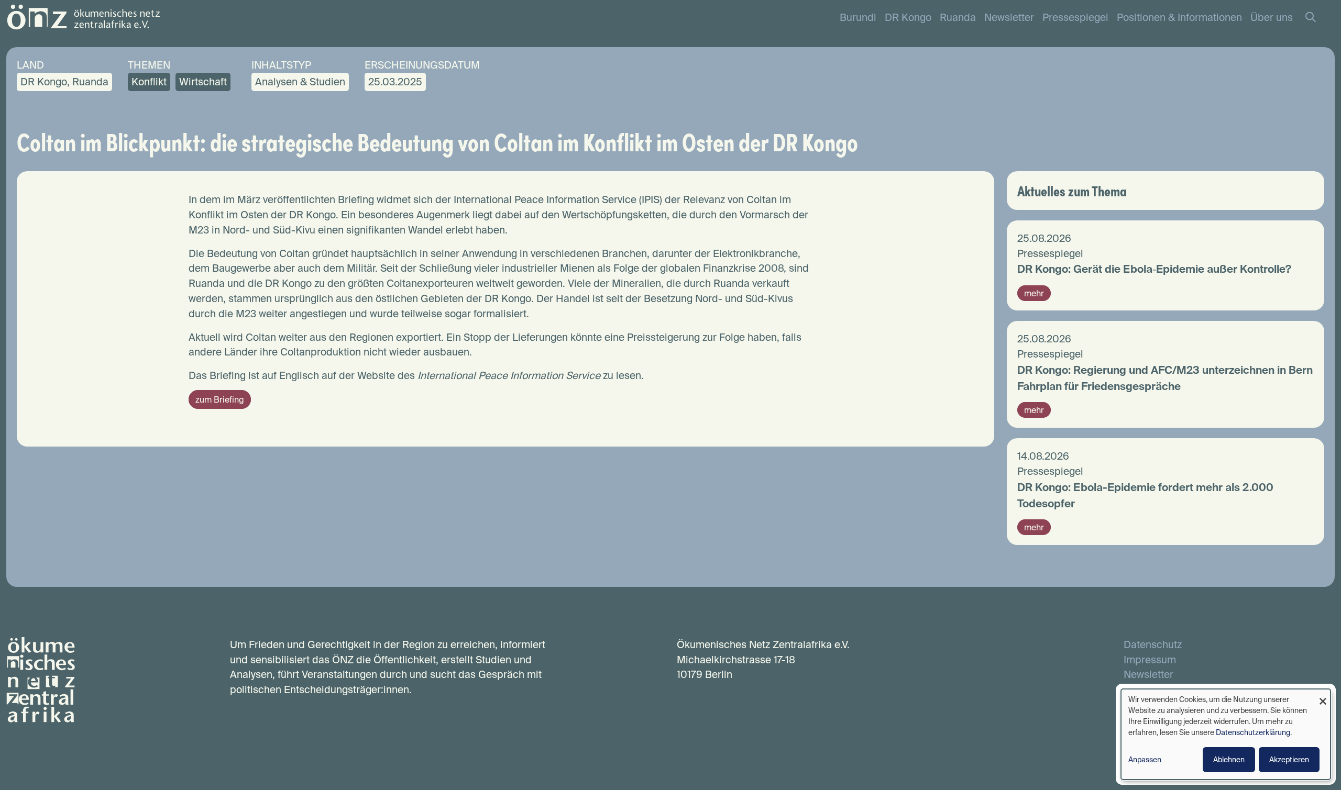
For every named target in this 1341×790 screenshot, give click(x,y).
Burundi (858, 17)
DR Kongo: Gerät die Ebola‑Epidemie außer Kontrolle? (1154, 269)
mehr (1034, 293)
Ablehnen (1229, 759)
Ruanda (958, 17)
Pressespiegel (1075, 17)
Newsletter (1009, 17)
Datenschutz (1153, 644)
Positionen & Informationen (1179, 17)
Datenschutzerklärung (1253, 732)
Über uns (1271, 17)
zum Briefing (219, 399)
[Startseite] (83, 16)
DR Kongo (908, 17)
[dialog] (1226, 734)
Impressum (1150, 659)
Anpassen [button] (1144, 759)
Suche (1316, 17)
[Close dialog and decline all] (1323, 695)
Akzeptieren (1289, 759)
